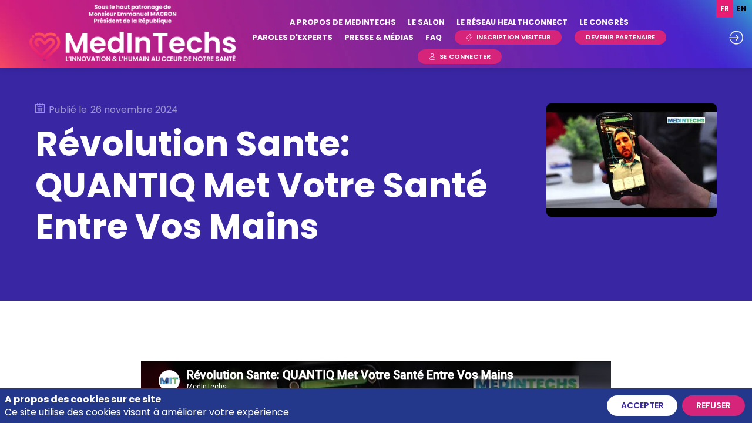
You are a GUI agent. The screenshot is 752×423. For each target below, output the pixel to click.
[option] (741, 9)
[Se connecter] (736, 37)
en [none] (741, 9)
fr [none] (724, 9)
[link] (343, 22)
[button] (508, 37)
